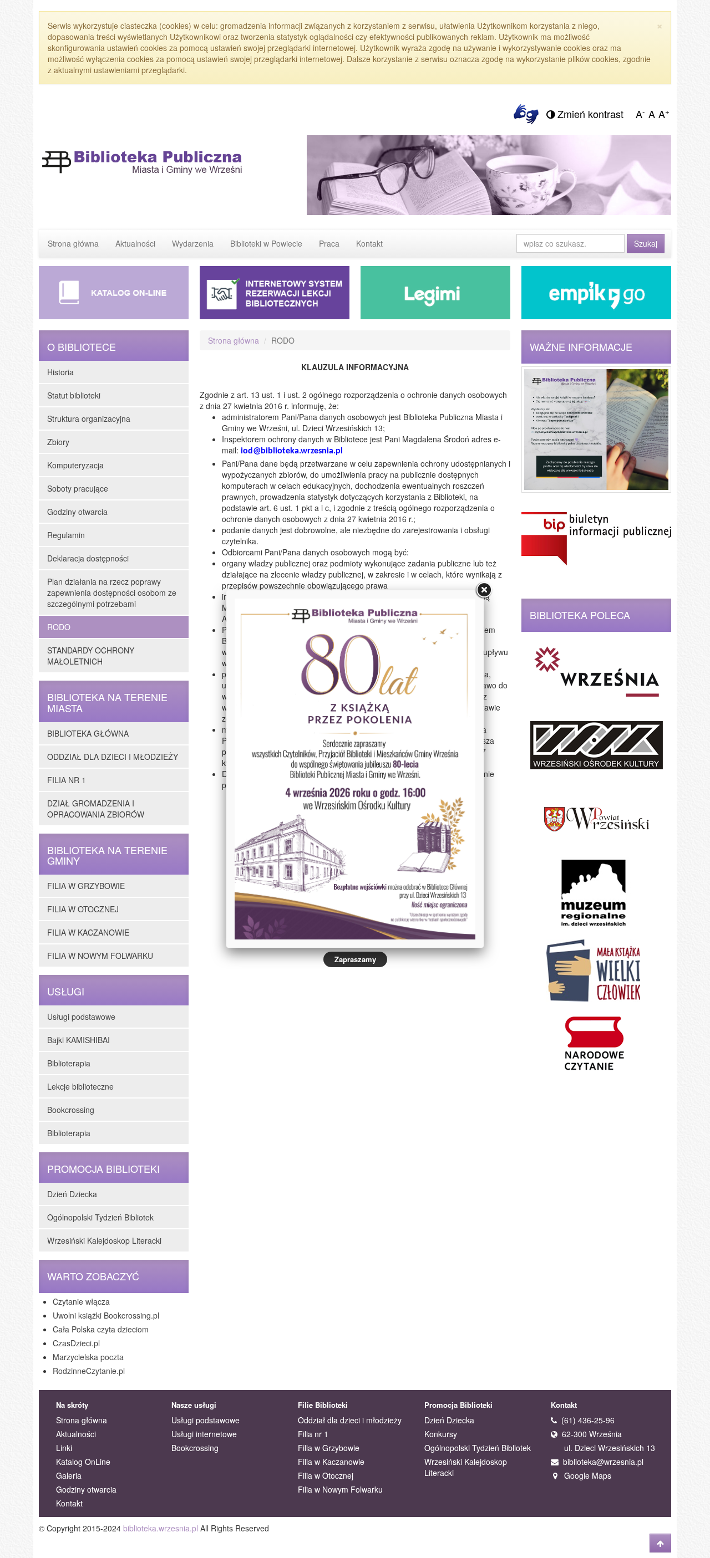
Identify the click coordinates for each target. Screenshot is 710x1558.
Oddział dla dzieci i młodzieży (350, 1420)
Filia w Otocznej (325, 1475)
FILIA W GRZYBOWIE (86, 885)
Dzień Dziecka (72, 1193)
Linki (64, 1447)
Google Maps (584, 1475)
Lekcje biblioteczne (80, 1086)
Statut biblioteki (73, 395)
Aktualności (135, 243)
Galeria (69, 1475)
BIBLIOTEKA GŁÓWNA (88, 733)
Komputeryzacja (75, 465)
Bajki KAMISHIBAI (78, 1039)
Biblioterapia (68, 1063)
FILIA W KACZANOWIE (88, 932)
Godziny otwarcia (77, 511)
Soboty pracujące (77, 488)
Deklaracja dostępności (88, 558)
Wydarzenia (193, 243)
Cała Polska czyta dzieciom (101, 1329)
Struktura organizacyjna (88, 418)
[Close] (484, 590)
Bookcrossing (70, 1109)
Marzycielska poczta (88, 1356)
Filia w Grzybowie (328, 1447)
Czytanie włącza (81, 1301)
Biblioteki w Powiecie (266, 243)
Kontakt (369, 243)
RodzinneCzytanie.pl (89, 1370)
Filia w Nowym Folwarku (340, 1489)
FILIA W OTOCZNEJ (83, 909)
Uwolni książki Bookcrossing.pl (106, 1315)
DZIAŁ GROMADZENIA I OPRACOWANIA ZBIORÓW (95, 809)
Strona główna (73, 243)
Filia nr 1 (313, 1433)
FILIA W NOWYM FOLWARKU (100, 955)
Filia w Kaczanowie (331, 1461)
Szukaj (645, 243)
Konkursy (440, 1433)
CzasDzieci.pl (76, 1342)
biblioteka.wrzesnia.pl (160, 1528)
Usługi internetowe (204, 1433)
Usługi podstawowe (81, 1016)
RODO (58, 626)
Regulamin (66, 534)
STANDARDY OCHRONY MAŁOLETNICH (90, 656)
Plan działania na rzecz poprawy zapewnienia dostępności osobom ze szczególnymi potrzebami (111, 592)
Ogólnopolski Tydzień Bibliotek (100, 1217)
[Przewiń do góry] (660, 1543)
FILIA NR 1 (66, 779)
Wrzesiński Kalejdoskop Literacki (104, 1240)
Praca (329, 243)
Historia (60, 371)
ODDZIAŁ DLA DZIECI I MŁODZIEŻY (112, 756)
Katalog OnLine (83, 1461)
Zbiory (58, 441)
